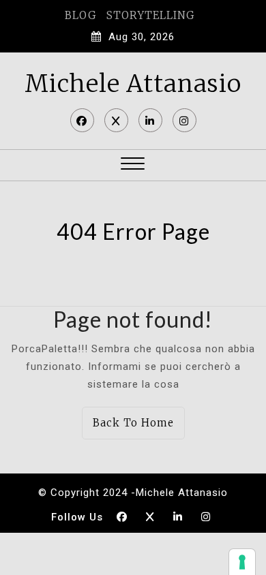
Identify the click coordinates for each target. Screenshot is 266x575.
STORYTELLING (150, 15)
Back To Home (133, 422)
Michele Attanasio (133, 84)
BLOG (80, 15)
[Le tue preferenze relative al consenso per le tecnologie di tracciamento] (242, 562)
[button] (133, 165)
